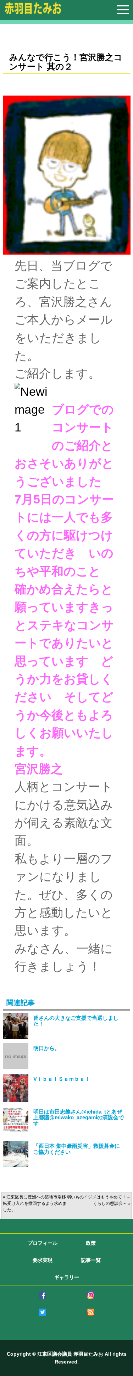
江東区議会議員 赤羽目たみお (70, 1354)
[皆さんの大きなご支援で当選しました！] (15, 1035)
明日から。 (46, 1048)
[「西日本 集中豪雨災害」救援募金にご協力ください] (15, 1163)
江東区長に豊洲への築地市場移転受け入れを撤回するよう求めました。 (35, 1203)
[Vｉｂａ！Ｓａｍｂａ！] (15, 1098)
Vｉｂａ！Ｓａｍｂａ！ (61, 1079)
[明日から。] (15, 1065)
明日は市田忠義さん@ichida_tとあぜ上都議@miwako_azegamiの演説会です (78, 1117)
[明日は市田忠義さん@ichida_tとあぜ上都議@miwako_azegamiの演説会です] (15, 1128)
